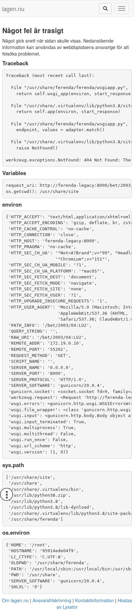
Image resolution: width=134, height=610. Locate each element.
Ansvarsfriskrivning (52, 600)
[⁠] (105, 8)
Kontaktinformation (94, 600)
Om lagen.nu (15, 600)
